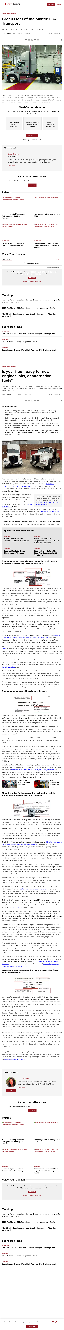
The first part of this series (49, 511)
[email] (38, 40)
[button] (3, 4)
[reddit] (35, 40)
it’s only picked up (8, 667)
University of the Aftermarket (21, 486)
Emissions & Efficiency (9, 13)
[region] (32, 263)
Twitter (23, 1059)
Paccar (4, 649)
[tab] (7, 259)
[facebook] (26, 40)
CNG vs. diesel (17, 907)
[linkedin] (29, 40)
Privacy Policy (56, 1322)
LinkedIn (7, 1059)
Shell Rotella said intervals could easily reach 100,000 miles (32, 770)
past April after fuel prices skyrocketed (32, 889)
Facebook (14, 1059)
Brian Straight (6, 34)
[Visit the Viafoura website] (57, 267)
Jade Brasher (6, 394)
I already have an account (32, 140)
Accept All (32, 1326)
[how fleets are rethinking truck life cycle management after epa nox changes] (9, 784)
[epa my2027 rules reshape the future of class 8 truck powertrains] (41, 784)
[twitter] (32, 40)
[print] (61, 40)
